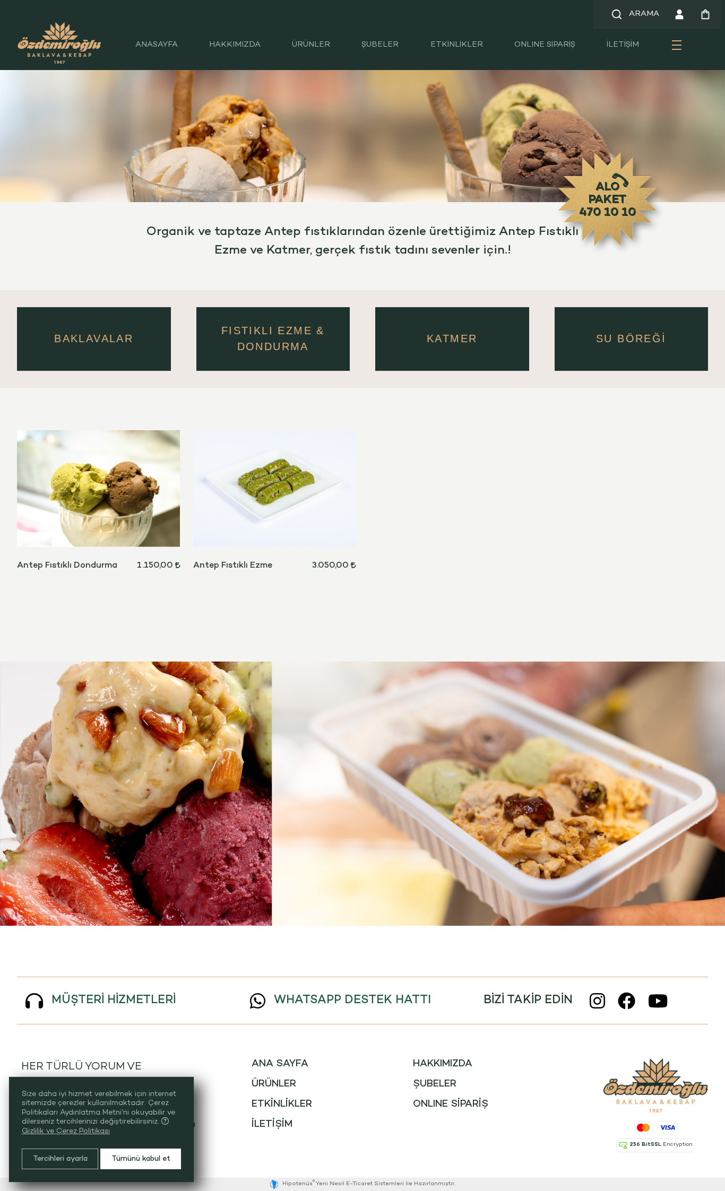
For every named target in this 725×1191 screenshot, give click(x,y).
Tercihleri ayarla (60, 1159)
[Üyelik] (680, 14)
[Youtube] (658, 1001)
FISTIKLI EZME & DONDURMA (273, 338)
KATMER (452, 338)
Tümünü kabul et (140, 1159)
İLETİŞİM (623, 45)
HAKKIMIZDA (235, 45)
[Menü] (676, 49)
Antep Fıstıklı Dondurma (67, 565)
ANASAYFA (156, 45)
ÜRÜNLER (311, 45)
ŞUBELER (380, 45)
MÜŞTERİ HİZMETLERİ (113, 1000)
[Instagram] (597, 1001)
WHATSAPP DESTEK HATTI (352, 1000)
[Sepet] (706, 14)
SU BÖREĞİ (631, 338)
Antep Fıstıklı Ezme (232, 565)
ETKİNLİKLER (456, 45)
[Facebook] (626, 1001)
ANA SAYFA (280, 1064)
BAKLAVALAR (93, 338)
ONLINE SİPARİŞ (544, 45)
